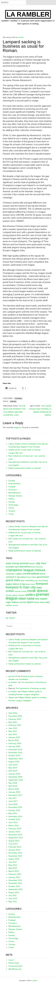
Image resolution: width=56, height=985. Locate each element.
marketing (17, 591)
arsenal (24, 563)
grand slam (13, 580)
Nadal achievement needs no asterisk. (24, 468)
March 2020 (13, 740)
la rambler (28, 14)
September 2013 (15, 838)
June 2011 (12, 898)
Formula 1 (12, 490)
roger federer (12, 602)
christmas (10, 574)
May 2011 (12, 901)
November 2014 (15, 816)
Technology (13, 505)
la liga (22, 584)
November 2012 (15, 856)
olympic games (12, 595)
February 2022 (14, 725)
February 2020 (14, 743)
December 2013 (15, 835)
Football (18, 398)
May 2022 (12, 722)
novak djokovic (37, 591)
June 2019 (13, 765)
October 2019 (14, 755)
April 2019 (12, 771)
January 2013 (14, 850)
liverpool (42, 583)
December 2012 (15, 853)
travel (42, 602)
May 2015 (12, 813)
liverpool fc (14, 587)
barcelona (25, 566)
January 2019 (14, 774)
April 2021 (12, 734)
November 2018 (15, 777)
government (43, 577)
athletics (32, 564)
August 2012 (13, 859)
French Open (31, 577)
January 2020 (14, 746)
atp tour (41, 563)
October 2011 (14, 886)
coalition (18, 574)
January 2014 (14, 832)
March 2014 (13, 825)
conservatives (31, 573)
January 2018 (14, 792)
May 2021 (12, 731)
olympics (21, 595)
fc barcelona (20, 577)
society (22, 602)
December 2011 (15, 880)
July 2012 (12, 862)
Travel (11, 514)
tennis (36, 602)
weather (9, 605)
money (24, 591)
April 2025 (12, 713)
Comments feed (15, 966)
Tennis (11, 508)
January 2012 (14, 877)
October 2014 (14, 819)
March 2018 (13, 789)
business (39, 567)
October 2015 (14, 810)
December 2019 (15, 749)
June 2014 (13, 822)
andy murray (12, 563)
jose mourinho (27, 580)
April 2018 (12, 786)
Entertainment (14, 483)
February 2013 (14, 847)
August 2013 (13, 841)
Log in (11, 960)
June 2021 (13, 728)
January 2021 (14, 737)
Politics (11, 499)
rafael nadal (26, 598)
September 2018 (15, 780)
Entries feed (13, 963)
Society (11, 502)
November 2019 (15, 752)
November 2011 (15, 883)
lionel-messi (30, 584)
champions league (20, 570)
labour (16, 584)
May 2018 (12, 783)
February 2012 (14, 874)
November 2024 (15, 716)
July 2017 (12, 798)
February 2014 (14, 828)
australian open (12, 567)
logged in (18, 427)
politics (30, 594)
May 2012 (12, 865)
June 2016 (13, 804)
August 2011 (13, 892)
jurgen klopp (38, 580)
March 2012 (13, 871)
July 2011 (12, 895)
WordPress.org (14, 969)
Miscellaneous (14, 493)
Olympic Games (15, 496)
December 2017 (15, 795)
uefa (47, 602)
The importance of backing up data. (30, 688)
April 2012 (12, 868)
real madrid (41, 598)
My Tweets (10, 618)
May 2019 (12, 768)
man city (29, 587)
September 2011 (15, 889)
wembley (15, 605)
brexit (33, 567)
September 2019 (15, 759)
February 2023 (14, 719)
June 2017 (13, 801)
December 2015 (15, 807)
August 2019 (13, 762)
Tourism (11, 511)
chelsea (13, 401)
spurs (30, 602)
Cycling (11, 480)
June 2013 (13, 844)
